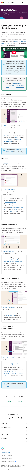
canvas (15, 209)
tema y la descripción (10, 202)
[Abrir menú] (25, 2)
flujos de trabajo (15, 364)
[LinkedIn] (6, 418)
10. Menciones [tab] (6, 253)
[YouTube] (18, 418)
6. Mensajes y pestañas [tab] (9, 192)
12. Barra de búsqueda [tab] (9, 307)
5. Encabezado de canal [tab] (9, 189)
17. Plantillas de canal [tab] (8, 360)
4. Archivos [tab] (14, 128)
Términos (10, 455)
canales (6, 135)
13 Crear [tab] (19, 307)
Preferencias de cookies (6, 458)
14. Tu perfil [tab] (6, 309)
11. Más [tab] (15, 253)
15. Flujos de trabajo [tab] (8, 357)
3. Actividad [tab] (6, 128)
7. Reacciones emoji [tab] (8, 194)
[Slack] (13, 449)
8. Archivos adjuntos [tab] (8, 251)
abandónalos (8, 139)
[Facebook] (12, 418)
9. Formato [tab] (19, 251)
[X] (15, 418)
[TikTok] (21, 418)
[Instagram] (9, 418)
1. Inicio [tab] (5, 125)
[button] (8, 401)
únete (17, 137)
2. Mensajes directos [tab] (14, 125)
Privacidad (3, 455)
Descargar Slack (5, 452)
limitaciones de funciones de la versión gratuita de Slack (15, 85)
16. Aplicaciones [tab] (20, 357)
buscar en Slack (10, 315)
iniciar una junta (12, 211)
